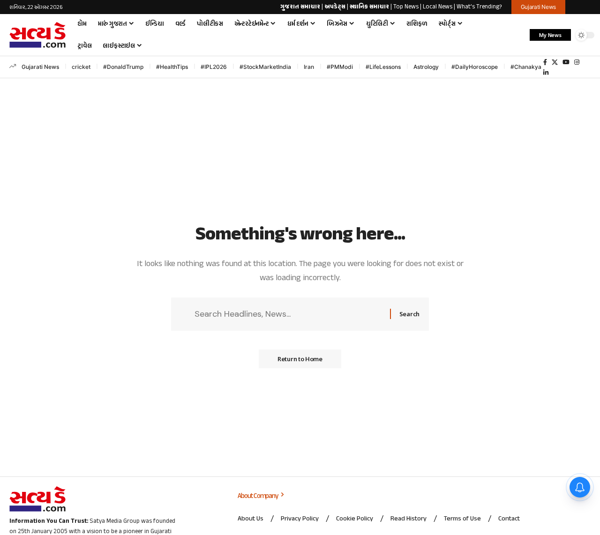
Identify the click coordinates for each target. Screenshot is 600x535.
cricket (81, 66)
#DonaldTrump (123, 66)
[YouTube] (566, 62)
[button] (518, 35)
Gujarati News (40, 66)
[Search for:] (289, 314)
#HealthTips (172, 66)
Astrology (426, 66)
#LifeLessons (383, 66)
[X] (554, 62)
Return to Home (300, 359)
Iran (309, 66)
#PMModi (340, 66)
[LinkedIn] (546, 72)
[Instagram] (577, 62)
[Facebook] (545, 62)
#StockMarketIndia (265, 66)
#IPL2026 (214, 66)
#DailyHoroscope (474, 66)
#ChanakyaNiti (530, 66)
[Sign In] (582, 7)
